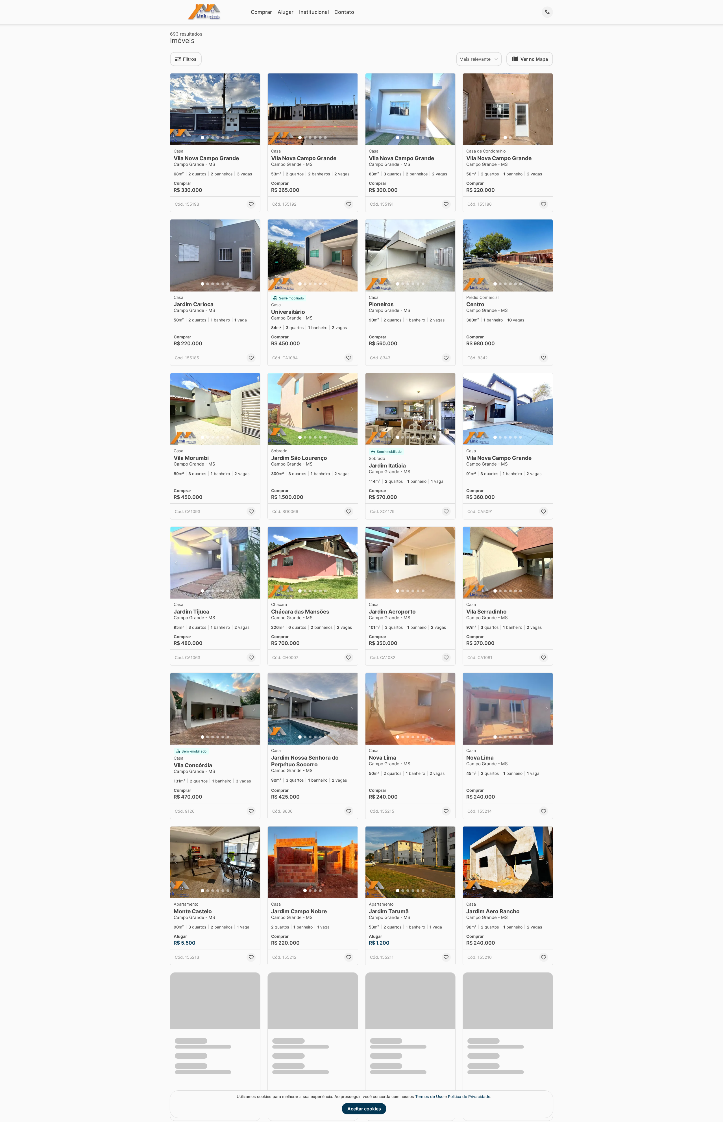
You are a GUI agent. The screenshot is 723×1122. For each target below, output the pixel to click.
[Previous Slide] (176, 109)
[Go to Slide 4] (217, 137)
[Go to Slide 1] (202, 137)
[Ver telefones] (547, 12)
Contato (344, 12)
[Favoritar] (251, 204)
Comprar (261, 12)
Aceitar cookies (364, 1109)
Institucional (314, 12)
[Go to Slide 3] (212, 137)
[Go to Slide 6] (228, 137)
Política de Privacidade (469, 1096)
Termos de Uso (429, 1096)
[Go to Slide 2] (207, 137)
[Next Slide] (254, 109)
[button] (215, 109)
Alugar (285, 12)
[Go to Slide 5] (222, 137)
